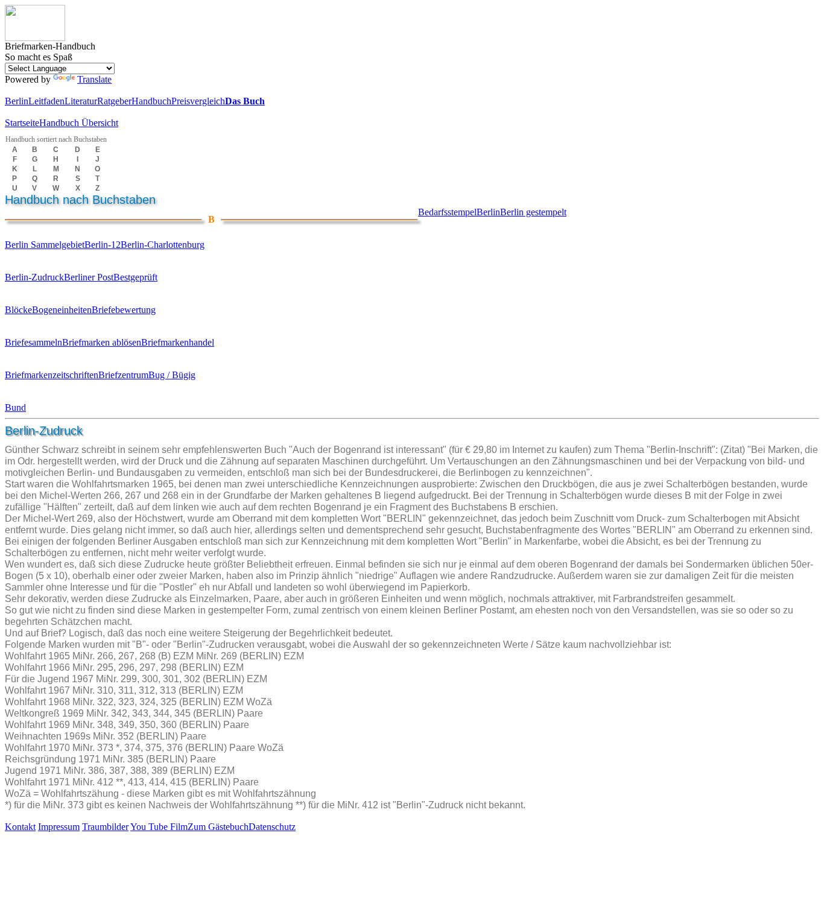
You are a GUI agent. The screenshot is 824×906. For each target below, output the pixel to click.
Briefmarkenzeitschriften (51, 375)
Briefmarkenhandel (177, 342)
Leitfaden (46, 101)
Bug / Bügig (171, 375)
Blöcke (18, 310)
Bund (15, 407)
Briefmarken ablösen (101, 342)
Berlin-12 (102, 244)
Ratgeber (114, 101)
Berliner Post (88, 277)
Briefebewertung (124, 310)
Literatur (81, 101)
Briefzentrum (123, 375)
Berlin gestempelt (533, 212)
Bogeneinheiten (62, 310)
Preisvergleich (198, 101)
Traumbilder (105, 827)
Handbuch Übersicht (78, 123)
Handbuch (151, 101)
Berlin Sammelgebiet (44, 244)
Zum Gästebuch (218, 827)
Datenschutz (272, 827)
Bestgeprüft (135, 277)
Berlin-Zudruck (34, 277)
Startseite (22, 123)
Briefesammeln (33, 342)
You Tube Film (159, 827)
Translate (94, 79)
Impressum (59, 827)
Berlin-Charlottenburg (162, 244)
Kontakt (20, 827)
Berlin (16, 101)
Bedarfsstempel (447, 212)
